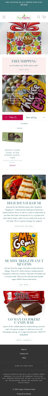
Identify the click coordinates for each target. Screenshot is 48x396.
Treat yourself (24, 340)
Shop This (15, 101)
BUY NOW (24, 285)
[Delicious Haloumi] (24, 187)
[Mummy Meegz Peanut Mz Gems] (24, 245)
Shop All (33, 101)
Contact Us (24, 353)
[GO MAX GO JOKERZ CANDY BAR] (24, 303)
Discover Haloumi (24, 226)
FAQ (24, 358)
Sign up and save (24, 366)
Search (24, 349)
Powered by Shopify (24, 394)
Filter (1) (12, 117)
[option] (24, 3)
